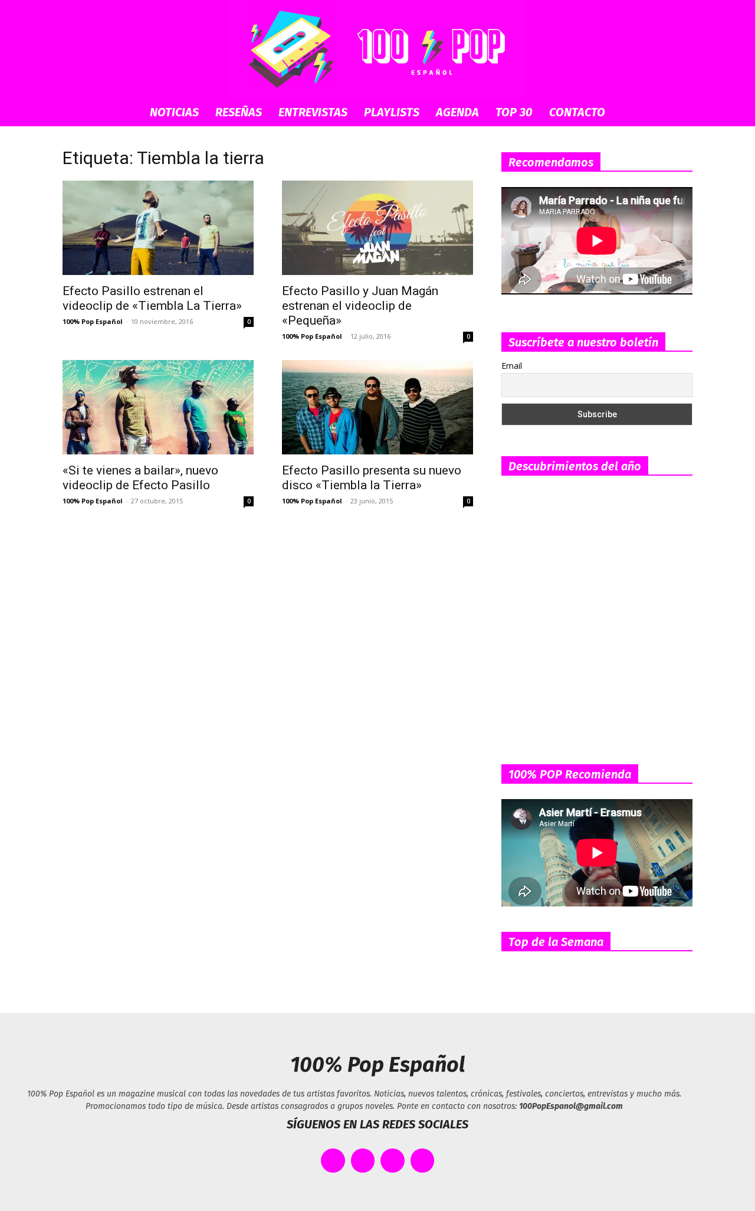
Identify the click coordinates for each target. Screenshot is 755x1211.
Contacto (577, 112)
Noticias (174, 112)
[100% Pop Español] (377, 49)
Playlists (391, 112)
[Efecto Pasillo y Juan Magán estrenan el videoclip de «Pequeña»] (377, 228)
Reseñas (238, 112)
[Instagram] (392, 1160)
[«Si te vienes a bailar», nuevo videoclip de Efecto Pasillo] (158, 407)
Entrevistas (312, 112)
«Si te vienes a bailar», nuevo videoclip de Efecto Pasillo (140, 477)
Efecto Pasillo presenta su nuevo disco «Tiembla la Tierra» (371, 477)
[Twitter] (363, 1160)
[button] (678, 113)
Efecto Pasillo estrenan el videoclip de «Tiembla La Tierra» (152, 298)
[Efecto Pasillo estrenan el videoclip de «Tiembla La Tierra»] (158, 228)
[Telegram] (423, 1160)
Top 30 (514, 112)
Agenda (457, 112)
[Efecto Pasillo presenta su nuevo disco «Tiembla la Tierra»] (377, 407)
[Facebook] (333, 1160)
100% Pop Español (93, 321)
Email (511, 365)
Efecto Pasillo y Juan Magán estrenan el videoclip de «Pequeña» (360, 306)
